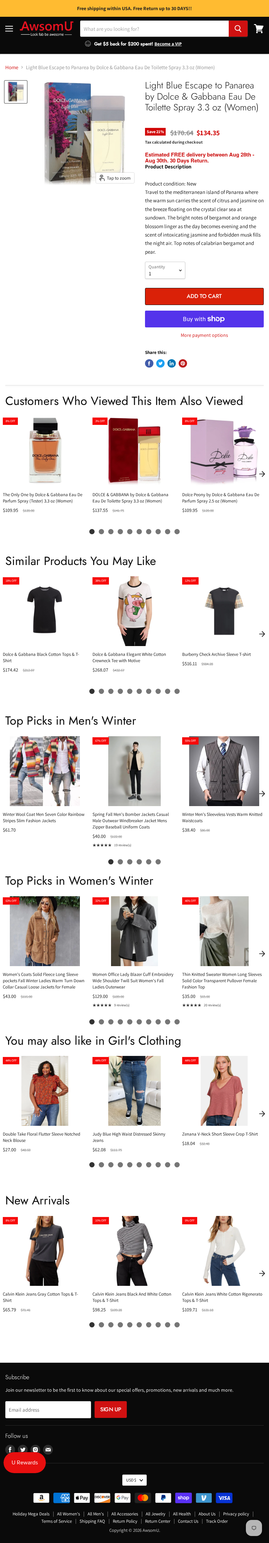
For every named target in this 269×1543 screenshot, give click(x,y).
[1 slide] (92, 531)
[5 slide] (129, 531)
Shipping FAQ (92, 1521)
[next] (262, 474)
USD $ (131, 1480)
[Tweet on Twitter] (160, 363)
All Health (182, 1514)
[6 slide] (139, 531)
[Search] (238, 29)
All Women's (68, 1514)
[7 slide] (148, 531)
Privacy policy (236, 1514)
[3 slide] (110, 531)
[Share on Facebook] (149, 363)
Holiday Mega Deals (31, 1514)
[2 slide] (101, 531)
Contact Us (188, 1521)
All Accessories (124, 1514)
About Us (207, 1514)
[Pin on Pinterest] (183, 363)
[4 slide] (120, 531)
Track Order (217, 1521)
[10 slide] (177, 531)
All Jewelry (155, 1514)
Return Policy (125, 1521)
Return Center (157, 1521)
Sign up (110, 1409)
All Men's (96, 1514)
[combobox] (154, 29)
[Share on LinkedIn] (171, 363)
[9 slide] (167, 531)
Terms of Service (56, 1521)
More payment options (204, 335)
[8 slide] (158, 531)
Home (11, 67)
